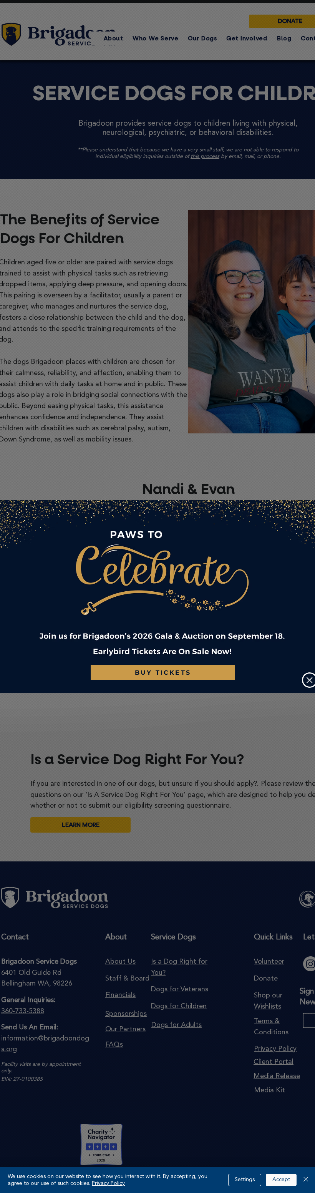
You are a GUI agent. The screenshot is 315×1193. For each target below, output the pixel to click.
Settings (245, 1179)
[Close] (305, 1180)
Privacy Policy (108, 1183)
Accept (281, 1179)
